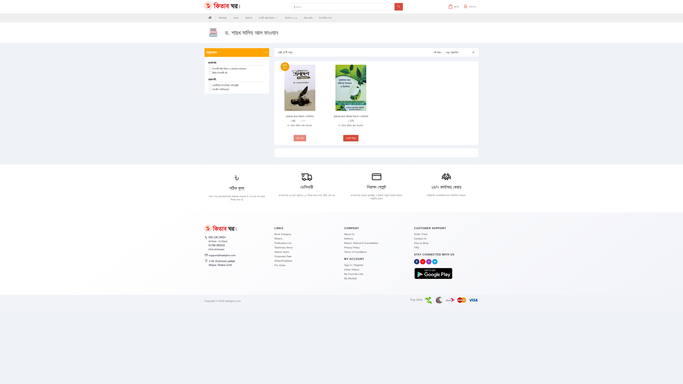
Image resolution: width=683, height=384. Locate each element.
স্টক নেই (299, 138)
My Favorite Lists (353, 274)
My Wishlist (350, 278)
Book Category (282, 234)
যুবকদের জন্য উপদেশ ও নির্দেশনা (300, 116)
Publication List (282, 243)
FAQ (416, 247)
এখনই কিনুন (351, 138)
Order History (351, 269)
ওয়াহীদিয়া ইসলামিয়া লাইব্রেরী (225, 85)
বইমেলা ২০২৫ (291, 17)
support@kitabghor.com (222, 255)
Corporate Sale (283, 256)
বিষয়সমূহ (223, 17)
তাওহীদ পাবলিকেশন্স (220, 89)
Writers (278, 238)
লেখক (235, 17)
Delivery (348, 238)
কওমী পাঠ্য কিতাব (267, 17)
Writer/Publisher (283, 260)
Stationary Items (283, 247)
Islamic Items (281, 251)
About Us (349, 234)
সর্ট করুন (437, 52)
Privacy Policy (352, 247)
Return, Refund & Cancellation (361, 243)
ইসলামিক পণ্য (325, 17)
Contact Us (420, 238)
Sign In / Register (354, 265)
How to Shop (421, 243)
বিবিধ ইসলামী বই (219, 72)
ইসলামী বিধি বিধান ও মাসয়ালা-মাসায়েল (229, 68)
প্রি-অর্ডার (308, 17)
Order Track (421, 234)
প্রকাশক (248, 17)
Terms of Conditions (355, 251)
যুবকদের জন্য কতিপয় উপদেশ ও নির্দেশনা (351, 116)
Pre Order (280, 265)
